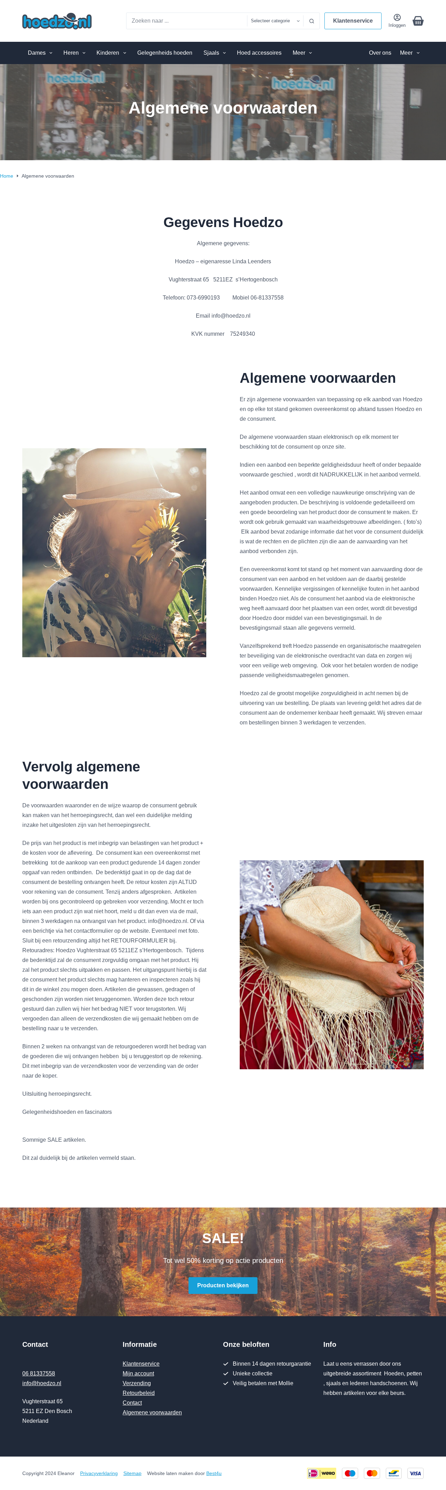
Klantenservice (353, 21)
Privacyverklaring (99, 1473)
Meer (299, 53)
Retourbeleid (139, 1393)
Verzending (137, 1383)
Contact (132, 1403)
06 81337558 (38, 1373)
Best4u (214, 1473)
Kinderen (108, 53)
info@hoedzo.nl (41, 1383)
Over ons (380, 53)
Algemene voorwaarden (152, 1412)
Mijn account (138, 1373)
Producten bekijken (223, 1285)
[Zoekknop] (311, 21)
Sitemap (132, 1473)
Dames (37, 53)
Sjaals (211, 53)
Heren (71, 53)
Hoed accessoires (259, 53)
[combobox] (186, 21)
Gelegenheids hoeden (164, 53)
